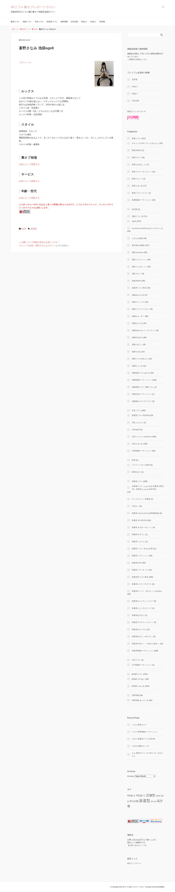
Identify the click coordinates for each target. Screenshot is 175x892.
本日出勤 (74, 22)
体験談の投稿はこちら (138, 59)
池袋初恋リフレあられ (141, 373)
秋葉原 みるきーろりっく (142, 527)
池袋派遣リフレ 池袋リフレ (143, 387)
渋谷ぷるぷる (137, 444)
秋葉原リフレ (52, 22)
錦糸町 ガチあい (138, 679)
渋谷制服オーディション (142, 451)
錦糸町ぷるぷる (138, 686)
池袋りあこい (137, 344)
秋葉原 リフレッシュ (140, 556)
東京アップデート (134, 863)
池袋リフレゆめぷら (140, 359)
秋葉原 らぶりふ (138, 542)
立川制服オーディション (142, 665)
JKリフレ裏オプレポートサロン (33, 7)
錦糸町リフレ (137, 674)
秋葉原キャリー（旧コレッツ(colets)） (147, 591)
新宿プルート (137, 179)
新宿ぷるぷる (137, 186)
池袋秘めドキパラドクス (142, 401)
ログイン (52, 245)
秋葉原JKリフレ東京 (140, 577)
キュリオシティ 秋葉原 (141, 499)
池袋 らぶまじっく (139, 267)
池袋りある (136, 352)
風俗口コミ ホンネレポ (136, 111)
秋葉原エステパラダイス (142, 584)
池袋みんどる (137, 323)
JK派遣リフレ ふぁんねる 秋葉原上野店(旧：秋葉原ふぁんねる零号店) (148, 487)
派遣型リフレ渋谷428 (140, 415)
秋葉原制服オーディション (142, 651)
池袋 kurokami (137, 252)
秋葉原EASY (137, 563)
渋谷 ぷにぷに (137, 422)
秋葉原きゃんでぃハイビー (142, 601)
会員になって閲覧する (29, 164)
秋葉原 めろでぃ (138, 534)
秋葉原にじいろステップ (142, 608)
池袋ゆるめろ (137, 337)
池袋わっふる (137, 366)
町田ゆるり (136, 472)
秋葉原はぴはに (138, 615)
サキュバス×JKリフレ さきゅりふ (145, 143)
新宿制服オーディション (142, 200)
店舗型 (150, 795)
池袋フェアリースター (141, 309)
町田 (133, 460)
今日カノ (135, 506)
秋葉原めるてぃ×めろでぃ (142, 636)
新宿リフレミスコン (140, 193)
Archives (130, 776)
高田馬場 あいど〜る (140, 700)
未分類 (134, 209)
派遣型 (34, 229)
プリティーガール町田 (141, 465)
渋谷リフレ (39, 22)
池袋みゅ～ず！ (138, 316)
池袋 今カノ (136, 274)
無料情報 (64, 22)
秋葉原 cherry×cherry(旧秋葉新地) (145, 513)
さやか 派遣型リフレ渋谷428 (143, 739)
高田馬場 (135, 695)
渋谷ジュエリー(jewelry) (141, 437)
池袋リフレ (27, 22)
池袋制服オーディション (142, 380)
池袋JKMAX (136, 281)
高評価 (102, 22)
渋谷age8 (136, 429)
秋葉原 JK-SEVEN (139, 520)
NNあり (84, 22)
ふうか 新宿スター (139, 725)
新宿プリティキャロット (142, 172)
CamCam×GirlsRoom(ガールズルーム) (147, 228)
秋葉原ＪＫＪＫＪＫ (140, 570)
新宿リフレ (15, 22)
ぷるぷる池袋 (137, 238)
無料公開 (153, 801)
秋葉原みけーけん (139, 629)
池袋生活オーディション (142, 394)
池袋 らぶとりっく (139, 259)
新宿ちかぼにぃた (139, 164)
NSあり (93, 22)
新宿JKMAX (136, 150)
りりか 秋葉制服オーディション (144, 732)
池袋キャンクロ (138, 302)
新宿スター (136, 157)
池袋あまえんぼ (138, 295)
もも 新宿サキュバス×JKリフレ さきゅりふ (147, 754)
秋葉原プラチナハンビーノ (142, 622)
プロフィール (25, 62)
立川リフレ (136, 660)
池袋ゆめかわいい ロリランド (144, 330)
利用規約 (161, 887)
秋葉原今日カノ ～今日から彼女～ (145, 644)
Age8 (23, 229)
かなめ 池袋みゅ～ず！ (141, 746)
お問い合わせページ (137, 845)
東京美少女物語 (138, 245)
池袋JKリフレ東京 (139, 288)
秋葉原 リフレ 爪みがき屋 (142, 549)
